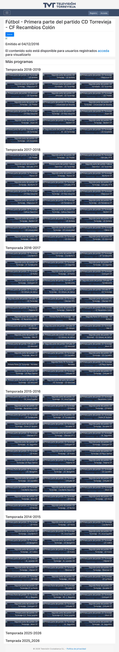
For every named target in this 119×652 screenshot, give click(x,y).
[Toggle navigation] (7, 12)
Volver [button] (10, 34)
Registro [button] (93, 13)
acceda (103, 51)
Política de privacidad (76, 649)
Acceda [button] (104, 13)
